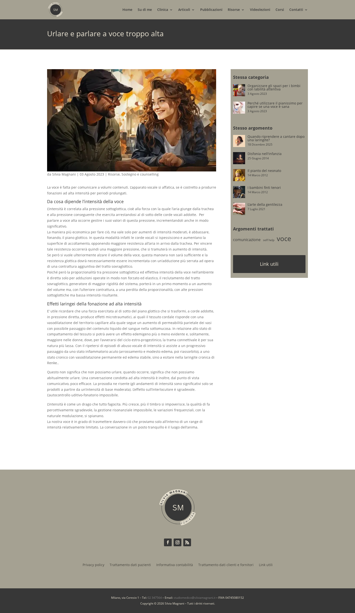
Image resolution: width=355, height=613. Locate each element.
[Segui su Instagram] (177, 542)
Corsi (280, 10)
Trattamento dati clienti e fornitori (226, 565)
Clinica (162, 10)
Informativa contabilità (174, 565)
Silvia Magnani (64, 174)
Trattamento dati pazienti (130, 565)
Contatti (296, 10)
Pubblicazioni (211, 10)
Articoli (184, 10)
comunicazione (247, 239)
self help (268, 240)
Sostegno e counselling (140, 174)
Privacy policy (93, 565)
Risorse (234, 10)
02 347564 (155, 598)
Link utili (269, 264)
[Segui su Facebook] (168, 542)
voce (284, 238)
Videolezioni (260, 10)
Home (127, 10)
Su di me (145, 10)
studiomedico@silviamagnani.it (194, 598)
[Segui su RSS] (187, 542)
